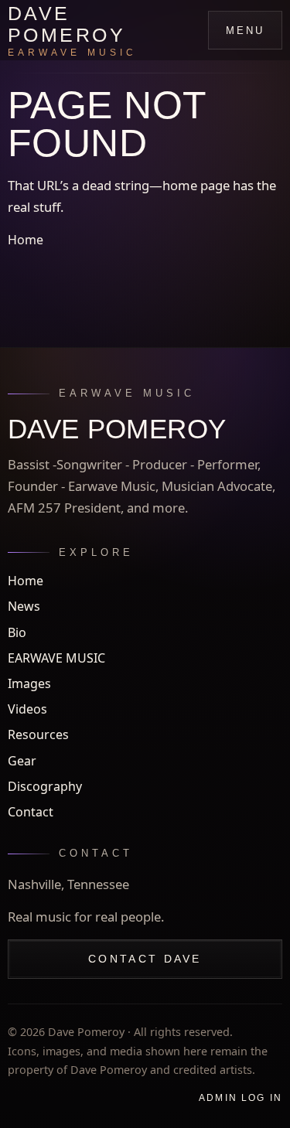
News (24, 606)
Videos (27, 708)
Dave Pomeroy (72, 30)
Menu (245, 30)
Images (29, 683)
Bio (17, 632)
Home (25, 239)
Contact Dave (145, 959)
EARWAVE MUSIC (56, 657)
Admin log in (240, 1097)
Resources (38, 734)
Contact (30, 811)
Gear (22, 760)
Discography (45, 786)
